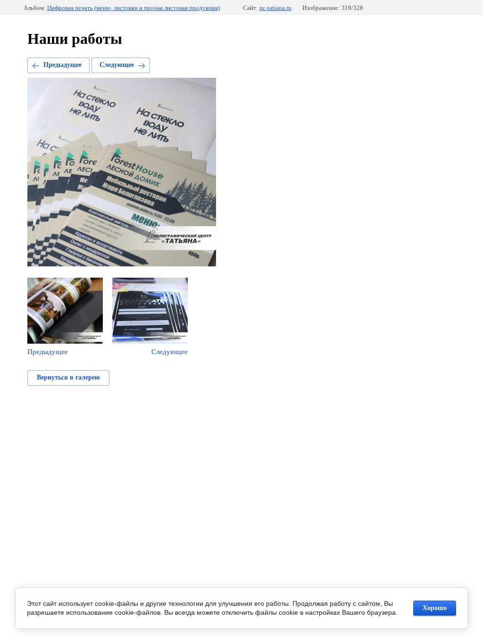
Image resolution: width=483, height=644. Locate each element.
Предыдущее (62, 64)
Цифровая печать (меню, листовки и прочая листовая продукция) (133, 7)
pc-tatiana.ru (275, 7)
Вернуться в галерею (68, 377)
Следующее (117, 64)
